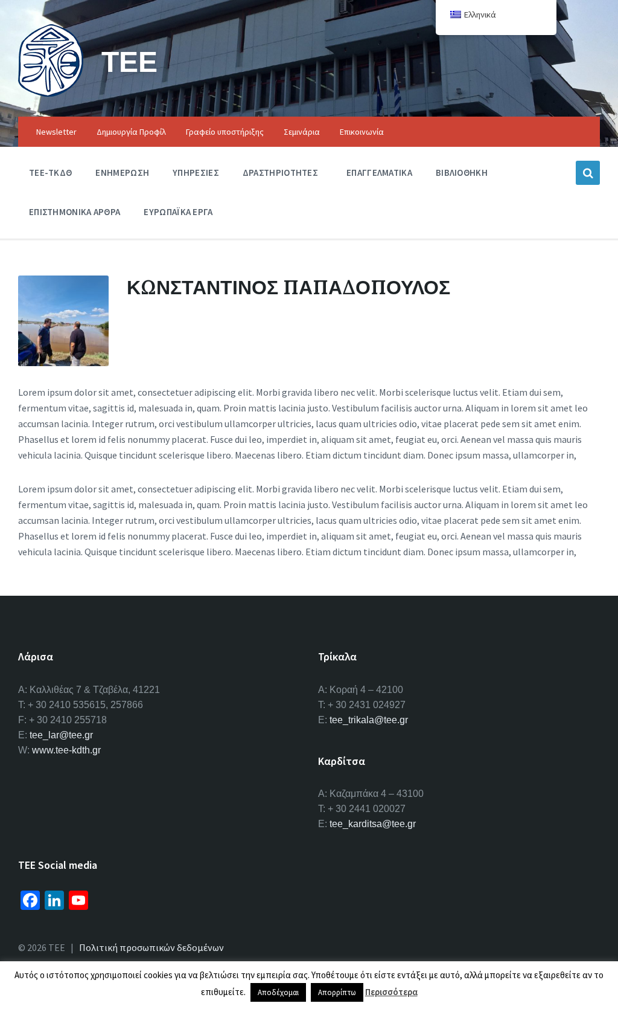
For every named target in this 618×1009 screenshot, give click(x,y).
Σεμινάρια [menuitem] (302, 131)
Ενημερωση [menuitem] (122, 172)
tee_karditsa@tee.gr (373, 824)
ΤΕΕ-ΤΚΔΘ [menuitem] (50, 172)
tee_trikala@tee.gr (369, 720)
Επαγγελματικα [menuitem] (379, 172)
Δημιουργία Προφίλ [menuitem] (131, 131)
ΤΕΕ (129, 61)
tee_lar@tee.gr (61, 735)
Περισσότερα (391, 992)
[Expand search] (588, 173)
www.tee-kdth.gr (66, 750)
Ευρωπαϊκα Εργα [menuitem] (178, 212)
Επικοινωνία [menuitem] (362, 131)
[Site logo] (50, 93)
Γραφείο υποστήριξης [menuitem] (225, 131)
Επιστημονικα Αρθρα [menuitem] (74, 212)
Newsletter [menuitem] (56, 131)
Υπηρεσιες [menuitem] (196, 172)
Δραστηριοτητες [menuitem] (280, 172)
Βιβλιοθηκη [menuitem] (462, 172)
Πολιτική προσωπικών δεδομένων (151, 947)
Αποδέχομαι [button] (278, 992)
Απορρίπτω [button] (337, 992)
